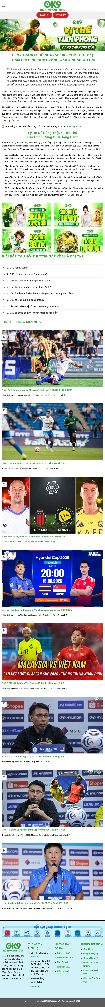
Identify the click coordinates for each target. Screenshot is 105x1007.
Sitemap (35, 986)
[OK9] (52, 6)
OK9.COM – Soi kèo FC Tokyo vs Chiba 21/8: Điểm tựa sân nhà (34, 463)
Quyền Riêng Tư (91, 958)
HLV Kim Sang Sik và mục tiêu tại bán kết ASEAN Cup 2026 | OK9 (35, 903)
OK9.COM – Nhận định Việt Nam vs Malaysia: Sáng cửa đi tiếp (33, 683)
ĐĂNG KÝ (44, 15)
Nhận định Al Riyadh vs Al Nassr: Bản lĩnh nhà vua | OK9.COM (33, 536)
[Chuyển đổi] (4, 268)
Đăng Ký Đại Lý (90, 954)
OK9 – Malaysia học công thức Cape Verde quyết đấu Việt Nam (34, 830)
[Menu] (3, 6)
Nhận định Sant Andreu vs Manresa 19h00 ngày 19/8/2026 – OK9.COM (37, 390)
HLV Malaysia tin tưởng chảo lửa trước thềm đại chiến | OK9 (33, 756)
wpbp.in (35, 956)
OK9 (9, 69)
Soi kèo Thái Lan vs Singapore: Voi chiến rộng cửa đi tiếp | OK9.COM (37, 610)
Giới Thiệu (88, 949)
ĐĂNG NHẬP (60, 15)
